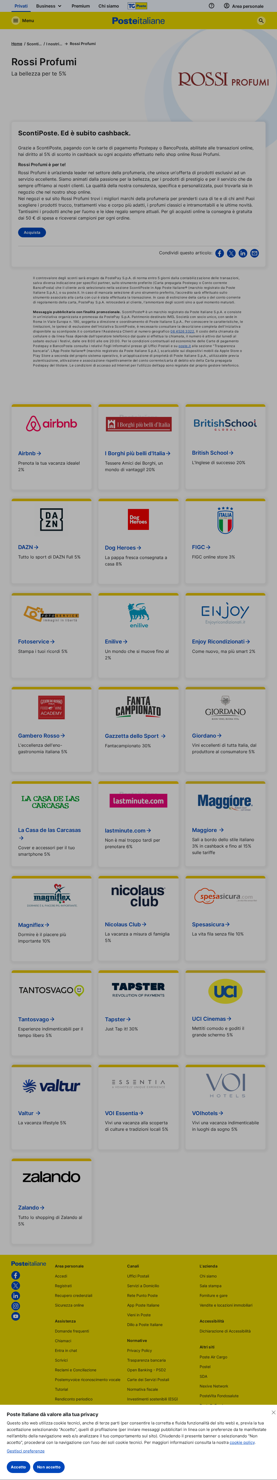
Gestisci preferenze (26, 1451)
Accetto (18, 1467)
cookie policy (242, 1442)
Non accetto (49, 1467)
